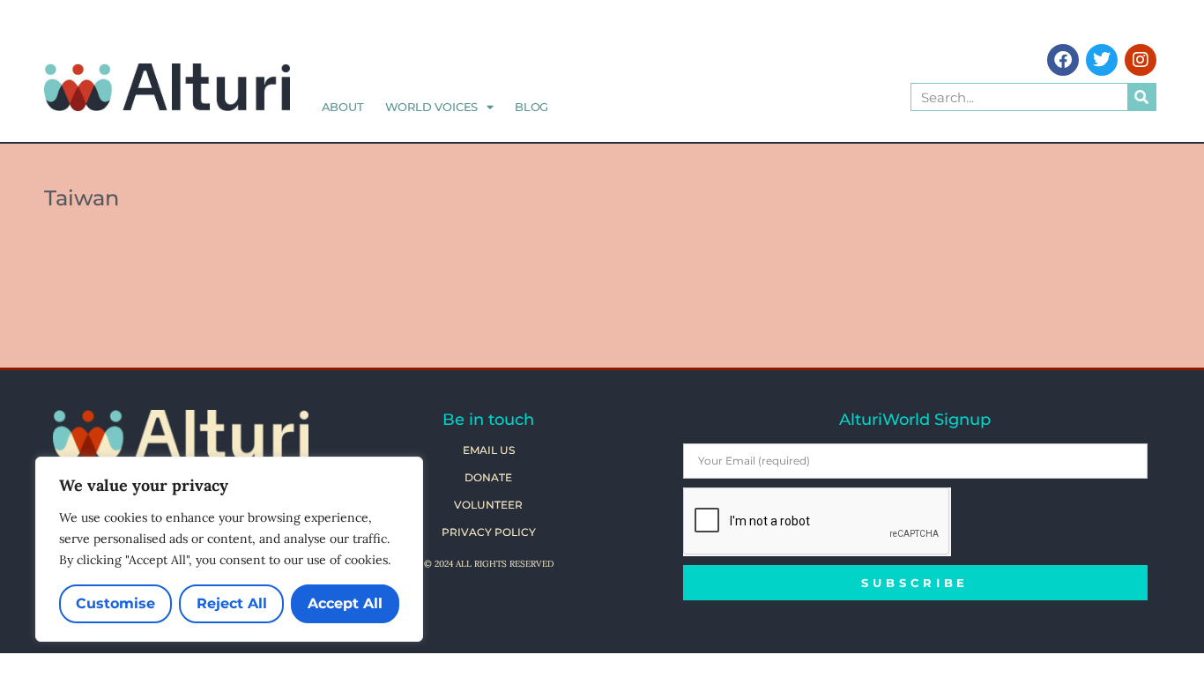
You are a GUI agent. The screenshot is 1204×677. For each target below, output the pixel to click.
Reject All (232, 603)
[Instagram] (1140, 60)
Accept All (345, 603)
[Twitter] (1102, 60)
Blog (531, 107)
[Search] (1141, 97)
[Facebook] (1063, 60)
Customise (115, 603)
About (343, 107)
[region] (229, 549)
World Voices (432, 107)
